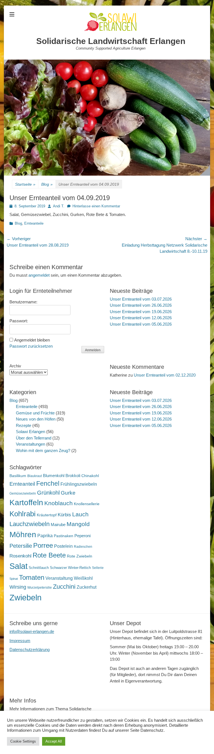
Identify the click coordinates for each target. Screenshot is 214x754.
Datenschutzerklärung (29, 649)
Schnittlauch (39, 568)
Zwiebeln (25, 597)
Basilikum (17, 475)
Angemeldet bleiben (32, 340)
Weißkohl (83, 578)
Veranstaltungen (30, 444)
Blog (47, 184)
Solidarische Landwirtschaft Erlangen (110, 41)
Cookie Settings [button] (23, 741)
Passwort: (18, 320)
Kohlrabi (22, 514)
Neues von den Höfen (35, 419)
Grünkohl (48, 493)
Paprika (45, 535)
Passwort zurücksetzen (31, 346)
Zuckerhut (86, 587)
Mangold (78, 524)
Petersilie (20, 546)
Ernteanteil (22, 484)
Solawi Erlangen (30, 431)
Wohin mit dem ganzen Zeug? (43, 450)
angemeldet (39, 275)
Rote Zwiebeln (79, 556)
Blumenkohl (53, 475)
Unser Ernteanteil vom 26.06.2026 (141, 305)
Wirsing (17, 587)
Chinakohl (90, 475)
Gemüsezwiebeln (22, 493)
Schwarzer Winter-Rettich (70, 568)
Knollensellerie (86, 504)
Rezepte (23, 425)
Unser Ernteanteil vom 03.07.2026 (141, 299)
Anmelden (93, 350)
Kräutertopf (47, 515)
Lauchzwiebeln (29, 523)
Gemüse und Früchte (35, 413)
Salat (18, 566)
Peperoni (82, 535)
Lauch (80, 514)
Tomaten (31, 577)
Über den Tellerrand (33, 438)
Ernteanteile (33, 223)
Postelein (63, 546)
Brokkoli (72, 475)
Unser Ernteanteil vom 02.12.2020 (165, 375)
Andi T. (58, 206)
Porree (43, 545)
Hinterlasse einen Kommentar (96, 206)
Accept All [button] (53, 741)
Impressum (19, 640)
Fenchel (47, 483)
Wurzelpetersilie (39, 587)
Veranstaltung (59, 578)
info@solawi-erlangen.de (31, 631)
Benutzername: (23, 301)
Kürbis (64, 514)
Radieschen (83, 546)
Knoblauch (58, 503)
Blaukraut (34, 476)
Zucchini (64, 586)
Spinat (13, 578)
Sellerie (98, 567)
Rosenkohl (20, 556)
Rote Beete (49, 555)
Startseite (25, 184)
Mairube (58, 524)
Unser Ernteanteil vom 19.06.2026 (141, 311)
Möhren (22, 534)
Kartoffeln (26, 502)
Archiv (15, 366)
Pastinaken (63, 536)
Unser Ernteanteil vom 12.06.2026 (141, 317)
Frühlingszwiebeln (78, 484)
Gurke (68, 493)
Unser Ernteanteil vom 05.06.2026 (141, 324)
